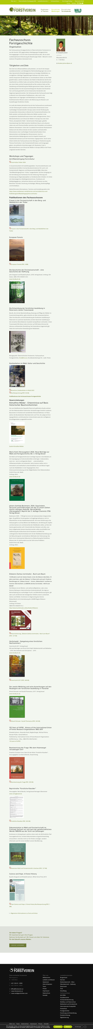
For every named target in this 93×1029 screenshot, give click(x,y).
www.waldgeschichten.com (19, 993)
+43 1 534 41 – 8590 (16, 983)
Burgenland (63, 977)
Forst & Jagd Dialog (67, 1)
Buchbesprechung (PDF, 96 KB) (20, 393)
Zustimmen (58, 1026)
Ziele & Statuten (47, 984)
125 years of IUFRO (14, 741)
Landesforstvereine (43, 1)
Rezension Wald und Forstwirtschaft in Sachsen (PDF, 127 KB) (29, 868)
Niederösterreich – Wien (67, 982)
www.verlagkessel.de (15, 794)
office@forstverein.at (17, 989)
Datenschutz (46, 993)
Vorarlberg (63, 991)
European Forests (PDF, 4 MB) (19, 264)
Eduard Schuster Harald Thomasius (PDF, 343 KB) (25, 721)
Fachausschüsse (55, 1)
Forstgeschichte (64, 1011)
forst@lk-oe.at (23, 358)
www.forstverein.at (17, 991)
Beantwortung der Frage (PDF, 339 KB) (22, 782)
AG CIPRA (63, 995)
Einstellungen (12, 1027)
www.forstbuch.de (14, 279)
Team (44, 986)
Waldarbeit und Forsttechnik (68, 1004)
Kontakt (74, 3)
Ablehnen (68, 1026)
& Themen (44, 10)
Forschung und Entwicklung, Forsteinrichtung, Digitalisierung (68, 1015)
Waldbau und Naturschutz (68, 1002)
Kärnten (62, 980)
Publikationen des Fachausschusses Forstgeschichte (25, 396)
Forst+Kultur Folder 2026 (18, 162)
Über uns (13, 1)
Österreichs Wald (79, 1)
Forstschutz (63, 1008)
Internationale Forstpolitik (68, 1006)
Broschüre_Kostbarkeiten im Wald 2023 (22, 390)
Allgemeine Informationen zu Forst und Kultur (24, 913)
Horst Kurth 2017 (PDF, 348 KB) (20, 680)
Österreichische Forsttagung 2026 (27, 1)
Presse (68, 3)
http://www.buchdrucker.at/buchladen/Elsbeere (23, 608)
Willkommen (46, 977)
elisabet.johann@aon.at (65, 63)
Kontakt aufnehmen (17, 945)
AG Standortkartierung (66, 999)
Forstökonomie (64, 997)
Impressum (46, 991)
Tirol (61, 988)
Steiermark (63, 986)
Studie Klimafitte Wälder (16, 446)
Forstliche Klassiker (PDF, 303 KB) (20, 821)
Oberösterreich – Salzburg (67, 984)
